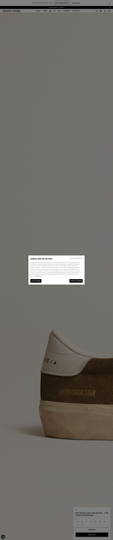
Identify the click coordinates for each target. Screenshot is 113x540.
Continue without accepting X (76, 258)
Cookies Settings (36, 281)
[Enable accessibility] (3, 537)
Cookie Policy (38, 276)
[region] (56, 270)
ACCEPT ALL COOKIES (76, 281)
